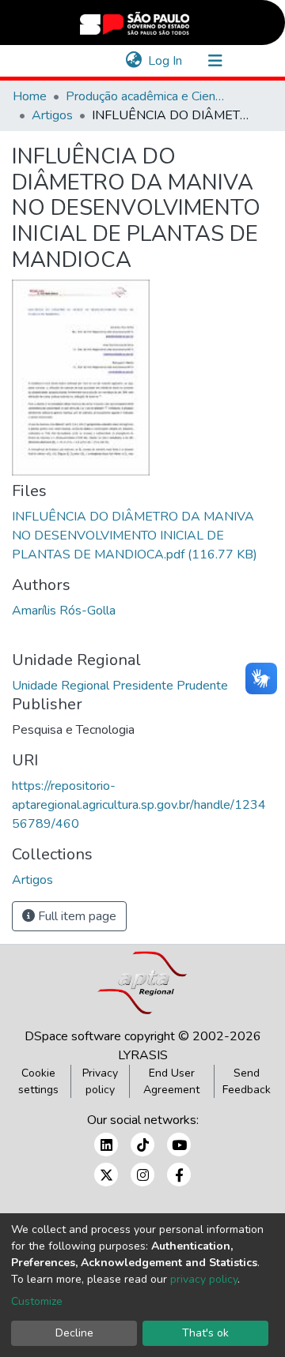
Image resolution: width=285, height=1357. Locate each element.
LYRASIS (143, 1055)
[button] (133, 60)
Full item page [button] (75, 916)
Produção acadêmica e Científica (145, 96)
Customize (37, 1301)
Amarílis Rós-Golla (64, 610)
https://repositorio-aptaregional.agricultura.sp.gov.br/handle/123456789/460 (139, 805)
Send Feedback (246, 1081)
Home (30, 96)
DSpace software (73, 1036)
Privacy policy (100, 1081)
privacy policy (204, 1279)
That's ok (205, 1332)
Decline (74, 1332)
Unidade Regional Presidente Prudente (120, 685)
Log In (166, 61)
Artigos (52, 115)
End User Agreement (171, 1081)
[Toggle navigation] (215, 61)
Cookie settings (38, 1081)
